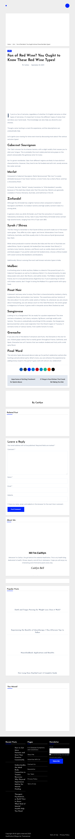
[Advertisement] (38, 28)
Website (10, 495)
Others (44, 700)
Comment (11, 449)
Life (9, 51)
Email (10, 486)
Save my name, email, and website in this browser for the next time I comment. (36, 504)
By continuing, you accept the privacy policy (59, 756)
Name (10, 477)
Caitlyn (26, 65)
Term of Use (32, 784)
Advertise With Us (34, 759)
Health (12, 700)
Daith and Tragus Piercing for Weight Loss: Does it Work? (37, 610)
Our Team (31, 774)
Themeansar (26, 836)
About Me (31, 754)
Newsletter (31, 769)
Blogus (17, 836)
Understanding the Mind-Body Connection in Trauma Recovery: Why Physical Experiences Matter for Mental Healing (20, 777)
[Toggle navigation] (6, 5)
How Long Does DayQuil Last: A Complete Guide (37, 673)
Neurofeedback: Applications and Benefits (37, 653)
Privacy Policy (32, 779)
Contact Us (31, 764)
